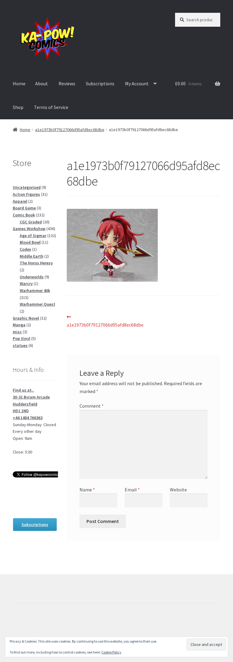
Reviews (67, 83)
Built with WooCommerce (39, 627)
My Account (137, 83)
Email (132, 490)
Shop (18, 107)
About (41, 83)
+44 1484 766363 (27, 417)
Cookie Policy (111, 652)
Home (19, 83)
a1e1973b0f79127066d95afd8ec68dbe (69, 129)
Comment (91, 406)
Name (87, 490)
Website (178, 490)
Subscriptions (100, 83)
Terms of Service (51, 107)
